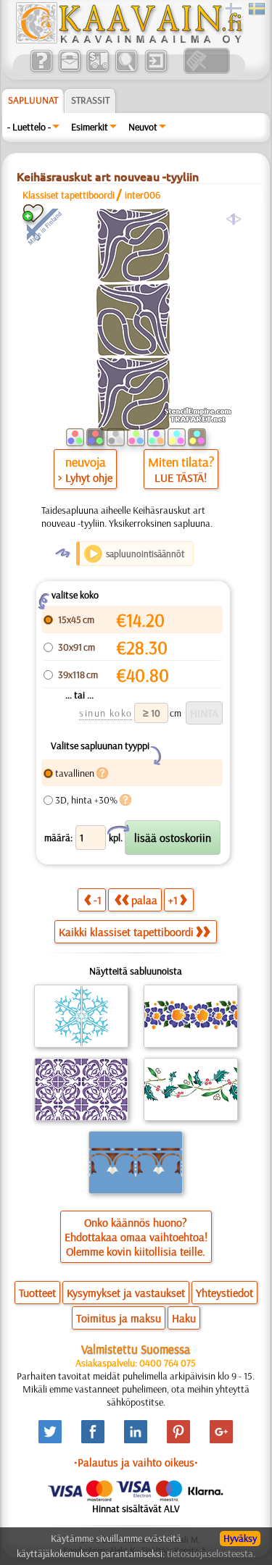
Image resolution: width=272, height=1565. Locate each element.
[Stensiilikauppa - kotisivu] (128, 39)
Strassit (90, 100)
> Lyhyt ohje (85, 477)
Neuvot (142, 126)
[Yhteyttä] (69, 70)
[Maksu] (97, 70)
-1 (98, 900)
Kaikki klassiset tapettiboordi (126, 932)
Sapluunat (33, 100)
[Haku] (126, 70)
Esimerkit (89, 126)
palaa (144, 900)
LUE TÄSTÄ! (180, 477)
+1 (173, 900)
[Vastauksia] (41, 70)
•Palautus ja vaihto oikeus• (136, 1462)
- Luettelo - (29, 126)
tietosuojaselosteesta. (211, 1553)
